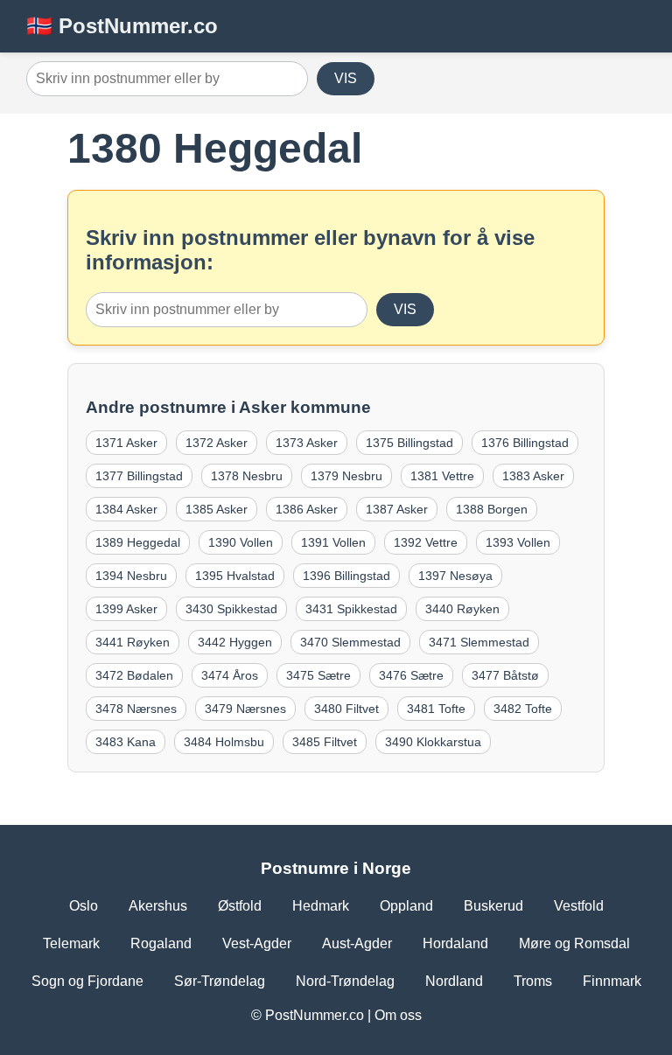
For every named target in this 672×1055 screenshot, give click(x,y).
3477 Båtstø (505, 675)
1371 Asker (126, 443)
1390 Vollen (240, 542)
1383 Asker (533, 476)
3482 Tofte (523, 709)
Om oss (398, 1015)
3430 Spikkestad (231, 609)
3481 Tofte (436, 709)
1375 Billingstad (409, 443)
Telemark (71, 943)
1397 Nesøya (455, 576)
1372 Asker (217, 443)
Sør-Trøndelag (219, 981)
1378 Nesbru (247, 476)
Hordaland (455, 943)
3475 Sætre (318, 675)
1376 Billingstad (525, 443)
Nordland (454, 981)
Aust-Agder (357, 943)
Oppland (406, 905)
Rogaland (161, 943)
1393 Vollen (518, 542)
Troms (533, 981)
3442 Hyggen (235, 642)
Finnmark (612, 981)
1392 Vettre (426, 542)
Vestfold (579, 905)
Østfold (240, 905)
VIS (345, 78)
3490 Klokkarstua (433, 742)
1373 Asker (307, 443)
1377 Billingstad (139, 476)
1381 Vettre (442, 476)
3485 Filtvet (324, 742)
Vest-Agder (256, 943)
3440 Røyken (462, 609)
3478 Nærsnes (136, 709)
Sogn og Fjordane (88, 981)
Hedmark (320, 905)
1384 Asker (126, 509)
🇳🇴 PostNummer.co (122, 26)
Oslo (83, 905)
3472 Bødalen (134, 675)
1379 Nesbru (346, 476)
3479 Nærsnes (245, 709)
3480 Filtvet (346, 709)
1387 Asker (397, 509)
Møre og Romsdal (574, 943)
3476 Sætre (411, 675)
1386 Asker (307, 509)
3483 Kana (125, 742)
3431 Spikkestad (351, 609)
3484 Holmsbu (224, 742)
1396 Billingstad (346, 576)
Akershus (158, 905)
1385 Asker (217, 509)
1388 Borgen (492, 509)
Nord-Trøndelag (345, 981)
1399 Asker (126, 609)
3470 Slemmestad (350, 642)
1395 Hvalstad (235, 576)
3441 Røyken (132, 642)
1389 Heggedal (137, 542)
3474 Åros (229, 675)
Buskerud (493, 905)
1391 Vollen (333, 542)
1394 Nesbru (131, 576)
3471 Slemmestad (479, 642)
